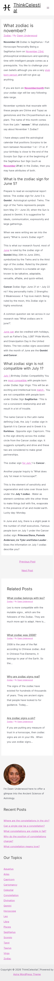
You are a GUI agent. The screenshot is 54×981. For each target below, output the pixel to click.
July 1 (7, 375)
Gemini (7, 905)
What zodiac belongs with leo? (26, 598)
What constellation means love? (22, 846)
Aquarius (9, 868)
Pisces (7, 926)
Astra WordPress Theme (27, 974)
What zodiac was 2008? (21, 635)
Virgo (7, 953)
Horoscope (10, 911)
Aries (6, 874)
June (6, 250)
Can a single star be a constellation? (24, 825)
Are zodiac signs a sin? (21, 718)
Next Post (27, 570)
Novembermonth (34, 88)
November (10, 165)
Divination (9, 900)
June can (9, 331)
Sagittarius (10, 932)
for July (27, 463)
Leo (6, 916)
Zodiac (7, 35)
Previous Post (27, 561)
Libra (6, 921)
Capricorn (9, 879)
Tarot (7, 942)
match (40, 389)
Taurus (7, 948)
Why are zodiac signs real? (23, 676)
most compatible (17, 380)
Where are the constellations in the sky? (26, 820)
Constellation (11, 895)
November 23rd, (35, 51)
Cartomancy (10, 884)
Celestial (8, 890)
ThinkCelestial (27, 7)
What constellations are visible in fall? (25, 831)
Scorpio (8, 937)
